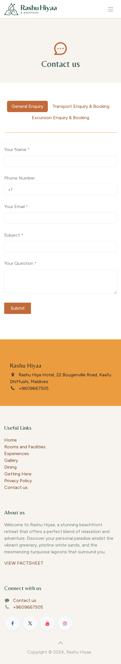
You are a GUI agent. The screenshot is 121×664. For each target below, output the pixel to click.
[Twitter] (30, 623)
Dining (10, 467)
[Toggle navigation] (110, 9)
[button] (60, 643)
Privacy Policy (18, 480)
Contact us (16, 487)
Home (10, 440)
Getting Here (18, 474)
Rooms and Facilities (25, 446)
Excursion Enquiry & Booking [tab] (60, 117)
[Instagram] (65, 623)
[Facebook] (12, 623)
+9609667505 (28, 607)
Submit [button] (18, 308)
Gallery (11, 460)
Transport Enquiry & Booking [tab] (80, 106)
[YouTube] (47, 623)
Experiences (16, 453)
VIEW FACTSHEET (23, 563)
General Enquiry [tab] (27, 106)
